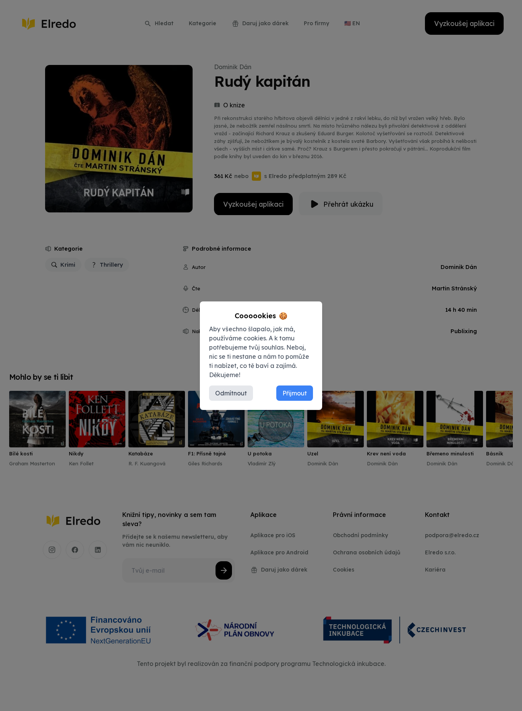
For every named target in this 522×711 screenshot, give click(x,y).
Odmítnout (231, 393)
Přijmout (294, 393)
